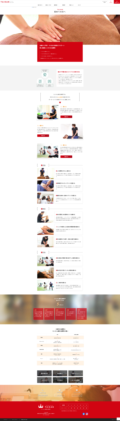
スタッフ (79, 5)
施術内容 (55, 5)
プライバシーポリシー (15, 419)
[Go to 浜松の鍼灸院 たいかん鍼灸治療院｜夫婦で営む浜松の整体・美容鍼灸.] (32, 7)
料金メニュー (71, 5)
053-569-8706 (42, 395)
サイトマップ (5, 419)
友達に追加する (59, 395)
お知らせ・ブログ (48, 5)
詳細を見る (66, 116)
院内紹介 (63, 5)
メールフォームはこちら (77, 395)
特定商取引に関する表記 (24, 419)
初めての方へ (40, 5)
